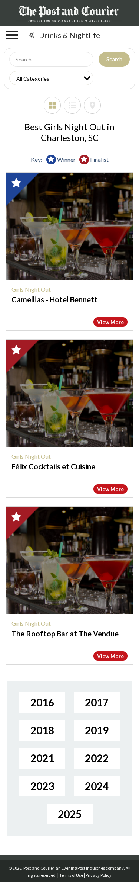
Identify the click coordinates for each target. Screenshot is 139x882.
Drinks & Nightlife (69, 35)
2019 (97, 730)
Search (114, 59)
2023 (42, 786)
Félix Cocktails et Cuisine (53, 466)
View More (110, 322)
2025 (70, 814)
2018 (42, 730)
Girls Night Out (31, 289)
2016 (42, 702)
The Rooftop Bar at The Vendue (65, 633)
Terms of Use (71, 875)
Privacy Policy (99, 875)
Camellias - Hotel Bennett (54, 299)
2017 (97, 702)
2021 (42, 758)
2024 (97, 786)
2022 (97, 758)
